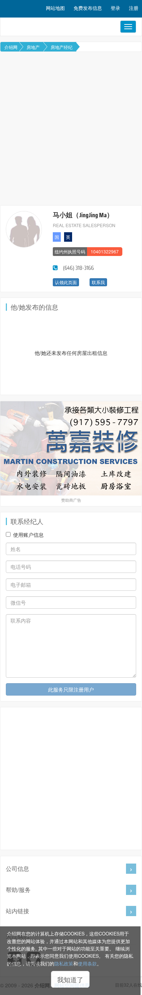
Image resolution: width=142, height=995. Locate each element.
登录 (115, 7)
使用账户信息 (28, 534)
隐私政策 (63, 963)
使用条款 (87, 963)
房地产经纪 (61, 47)
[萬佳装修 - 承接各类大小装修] (71, 448)
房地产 (33, 47)
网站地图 (55, 7)
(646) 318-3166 (78, 267)
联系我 (98, 282)
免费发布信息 (88, 7)
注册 (133, 7)
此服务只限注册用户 (71, 689)
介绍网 (10, 47)
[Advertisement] (71, 128)
